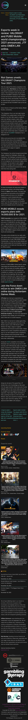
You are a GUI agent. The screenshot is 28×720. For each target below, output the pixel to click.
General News (9, 54)
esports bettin (8, 282)
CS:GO (8, 342)
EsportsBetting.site (20, 710)
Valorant (16, 54)
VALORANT (12, 132)
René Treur (5, 52)
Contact (4, 704)
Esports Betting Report (19, 704)
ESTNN (4, 571)
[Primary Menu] (25, 5)
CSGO (4, 54)
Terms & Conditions (18, 706)
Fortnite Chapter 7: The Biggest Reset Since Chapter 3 (12, 589)
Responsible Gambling (14, 708)
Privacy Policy (8, 706)
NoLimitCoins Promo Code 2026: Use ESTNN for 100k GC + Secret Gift (13, 575)
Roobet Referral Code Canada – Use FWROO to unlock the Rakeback (13, 582)
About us (9, 704)
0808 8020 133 (5, 650)
